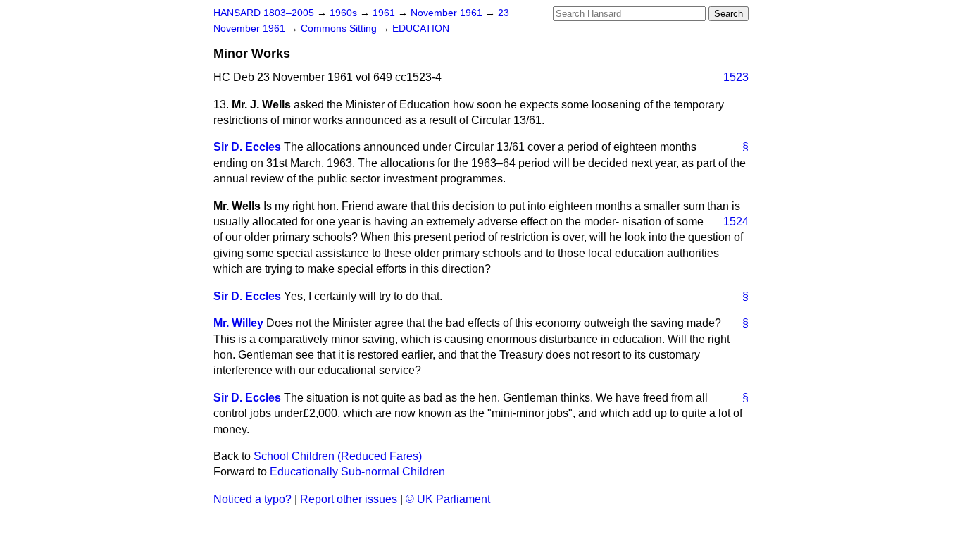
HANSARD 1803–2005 (263, 13)
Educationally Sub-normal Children (357, 472)
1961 (385, 13)
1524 (736, 222)
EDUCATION (420, 28)
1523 (736, 77)
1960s (345, 13)
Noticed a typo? (252, 499)
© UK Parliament (448, 499)
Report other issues (348, 499)
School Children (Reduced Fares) (338, 456)
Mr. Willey (238, 323)
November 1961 (448, 13)
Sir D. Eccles (247, 147)
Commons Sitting (340, 28)
